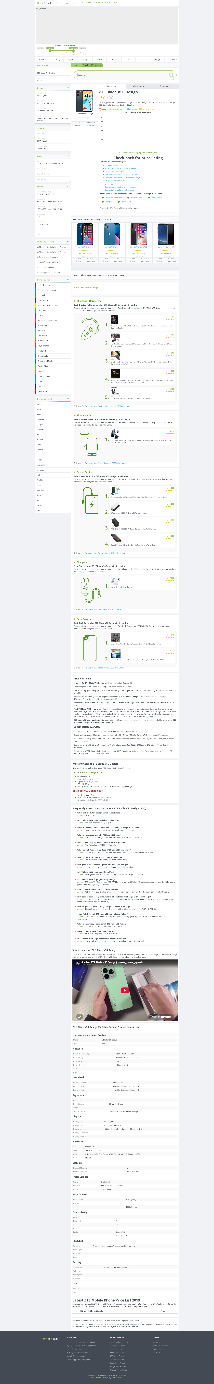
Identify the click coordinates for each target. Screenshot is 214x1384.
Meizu (39, 460)
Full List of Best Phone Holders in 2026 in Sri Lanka (105, 463)
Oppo (143, 59)
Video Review (110, 184)
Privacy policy (157, 1349)
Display (40, 88)
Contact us (156, 1352)
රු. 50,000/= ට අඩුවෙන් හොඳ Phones (51, 252)
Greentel (41, 295)
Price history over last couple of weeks (120, 168)
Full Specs (139, 86)
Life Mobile (42, 335)
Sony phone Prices (116, 1349)
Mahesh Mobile (44, 285)
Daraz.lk (41, 371)
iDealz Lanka (43, 356)
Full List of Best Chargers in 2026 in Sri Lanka (103, 610)
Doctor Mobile (44, 366)
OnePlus (40, 480)
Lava (39, 444)
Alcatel (39, 404)
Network (41, 186)
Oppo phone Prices (117, 1363)
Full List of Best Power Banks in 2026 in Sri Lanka (104, 553)
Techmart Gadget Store (47, 320)
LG (38, 455)
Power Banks (156, 198)
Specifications (43, 65)
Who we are (156, 1342)
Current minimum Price (114, 165)
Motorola (40, 470)
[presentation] (71, 264)
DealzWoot (42, 391)
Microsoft (41, 465)
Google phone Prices (117, 1366)
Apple (70, 59)
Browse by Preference (46, 242)
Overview (112, 86)
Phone (44, 3)
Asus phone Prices (116, 1359)
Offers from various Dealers (116, 171)
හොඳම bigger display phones (48, 272)
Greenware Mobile (45, 361)
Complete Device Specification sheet (119, 190)
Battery (40, 156)
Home (41, 59)
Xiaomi (39, 505)
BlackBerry (41, 419)
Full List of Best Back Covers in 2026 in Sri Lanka (104, 668)
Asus (128, 59)
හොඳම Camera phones (46, 267)
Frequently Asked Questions (116, 181)
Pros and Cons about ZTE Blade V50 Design (122, 178)
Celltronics (42, 381)
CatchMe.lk (42, 310)
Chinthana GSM (44, 376)
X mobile (41, 330)
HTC (114, 59)
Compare (165, 86)
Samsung (56, 59)
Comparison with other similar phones (120, 187)
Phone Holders (136, 198)
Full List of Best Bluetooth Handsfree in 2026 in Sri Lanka (108, 406)
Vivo (38, 500)
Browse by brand (44, 399)
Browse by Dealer (44, 280)
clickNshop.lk (43, 341)
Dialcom (41, 386)
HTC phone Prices (116, 1356)
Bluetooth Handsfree (113, 198)
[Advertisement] (107, 27)
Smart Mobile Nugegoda (48, 305)
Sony (85, 59)
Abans (40, 315)
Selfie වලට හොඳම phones (47, 257)
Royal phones (43, 346)
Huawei (100, 59)
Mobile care (42, 325)
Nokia (39, 475)
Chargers (108, 202)
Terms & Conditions (160, 1345)
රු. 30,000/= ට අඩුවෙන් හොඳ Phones (51, 247)
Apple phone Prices (117, 1345)
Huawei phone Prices (117, 1352)
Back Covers (126, 202)
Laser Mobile (43, 300)
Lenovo (40, 449)
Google (157, 59)
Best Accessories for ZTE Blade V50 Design (122, 174)
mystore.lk (42, 351)
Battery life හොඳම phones (47, 262)
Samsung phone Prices (118, 1342)
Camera (40, 128)
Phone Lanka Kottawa (47, 290)
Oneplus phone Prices (118, 1370)
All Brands (171, 59)
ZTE (38, 510)
